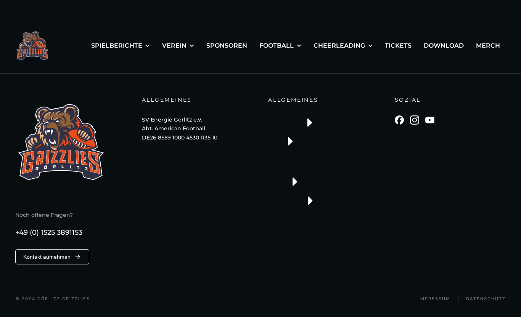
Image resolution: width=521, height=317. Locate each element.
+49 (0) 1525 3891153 (48, 232)
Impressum (434, 298)
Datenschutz (486, 298)
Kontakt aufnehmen (47, 257)
